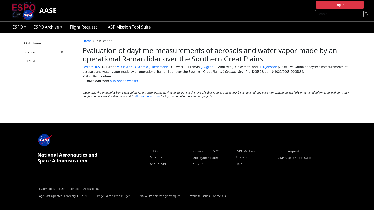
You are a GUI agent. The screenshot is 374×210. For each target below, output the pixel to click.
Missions (156, 157)
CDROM (29, 61)
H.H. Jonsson (267, 67)
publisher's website (124, 81)
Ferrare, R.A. (92, 67)
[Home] (25, 10)
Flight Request (83, 27)
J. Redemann (159, 67)
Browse (241, 157)
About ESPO (159, 164)
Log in (339, 5)
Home (87, 41)
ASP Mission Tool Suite (129, 27)
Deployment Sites (206, 158)
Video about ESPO (206, 151)
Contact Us (218, 196)
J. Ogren (207, 67)
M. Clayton (124, 67)
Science (29, 53)
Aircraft (198, 164)
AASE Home (32, 43)
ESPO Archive (45, 27)
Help (239, 164)
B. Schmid (141, 67)
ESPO (17, 27)
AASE (48, 10)
